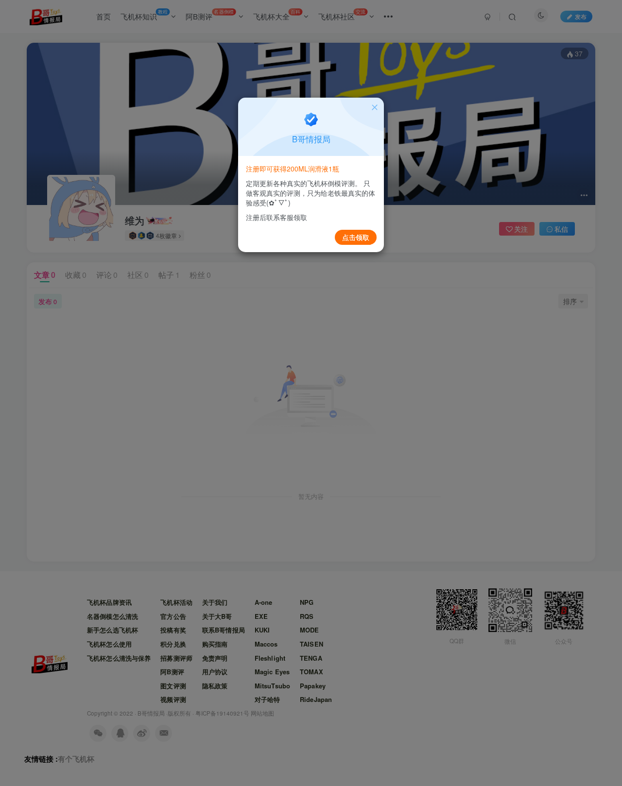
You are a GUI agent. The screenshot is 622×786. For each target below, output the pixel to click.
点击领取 (355, 237)
